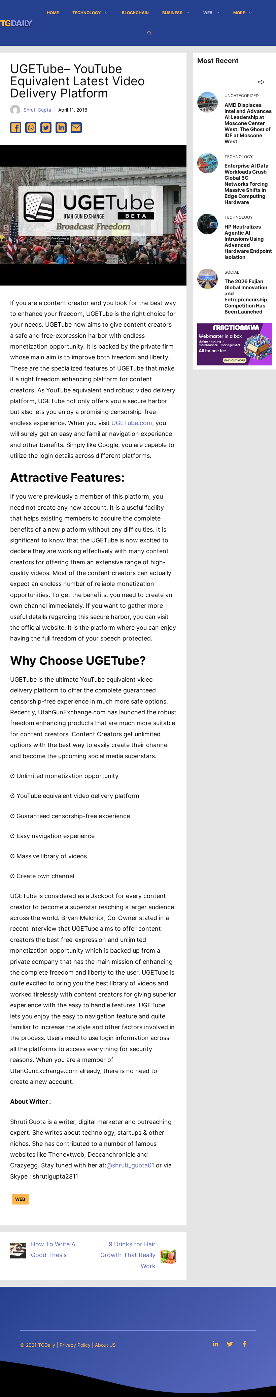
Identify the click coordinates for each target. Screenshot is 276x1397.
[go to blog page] (261, 81)
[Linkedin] (215, 1344)
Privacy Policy (75, 1345)
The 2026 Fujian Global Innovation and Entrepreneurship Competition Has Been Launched (246, 296)
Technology (86, 12)
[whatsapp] (30, 127)
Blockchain (135, 12)
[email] (76, 127)
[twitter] (45, 127)
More (239, 12)
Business (172, 12)
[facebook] (15, 127)
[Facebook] (244, 1344)
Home (53, 12)
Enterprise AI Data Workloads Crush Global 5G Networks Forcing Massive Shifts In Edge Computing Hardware (247, 183)
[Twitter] (230, 1344)
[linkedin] (61, 127)
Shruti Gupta (37, 110)
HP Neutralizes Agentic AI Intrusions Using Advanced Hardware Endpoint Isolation (248, 242)
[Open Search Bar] (149, 33)
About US (105, 1345)
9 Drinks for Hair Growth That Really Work (128, 1255)
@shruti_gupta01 (130, 1165)
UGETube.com (131, 422)
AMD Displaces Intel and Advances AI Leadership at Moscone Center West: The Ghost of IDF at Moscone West (248, 123)
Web (207, 12)
